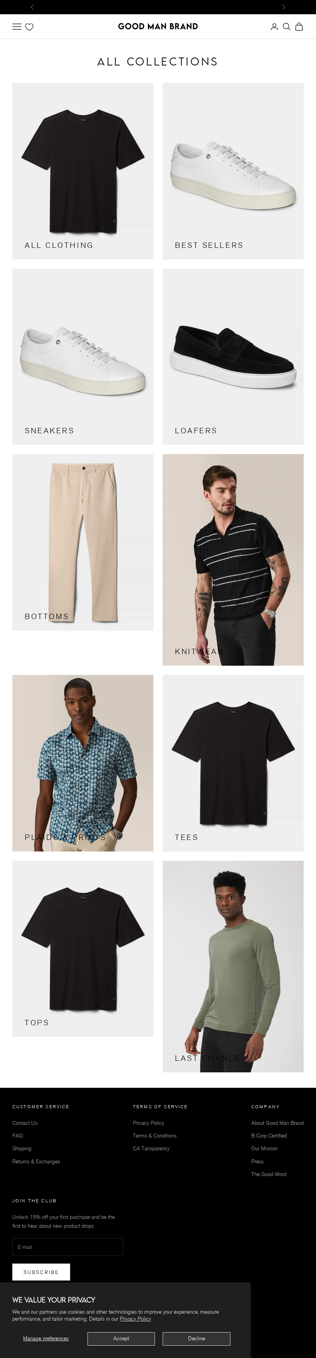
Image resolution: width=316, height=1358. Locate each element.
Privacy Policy (135, 1319)
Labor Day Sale (158, 6)
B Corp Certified (269, 1136)
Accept (121, 1338)
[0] (29, 27)
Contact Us (24, 1123)
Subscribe (41, 1272)
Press (257, 1161)
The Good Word (268, 1174)
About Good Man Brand (277, 1123)
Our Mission (264, 1148)
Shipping (22, 1148)
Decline (196, 1338)
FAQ (17, 1136)
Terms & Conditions (154, 1136)
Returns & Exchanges (36, 1161)
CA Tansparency (151, 1148)
